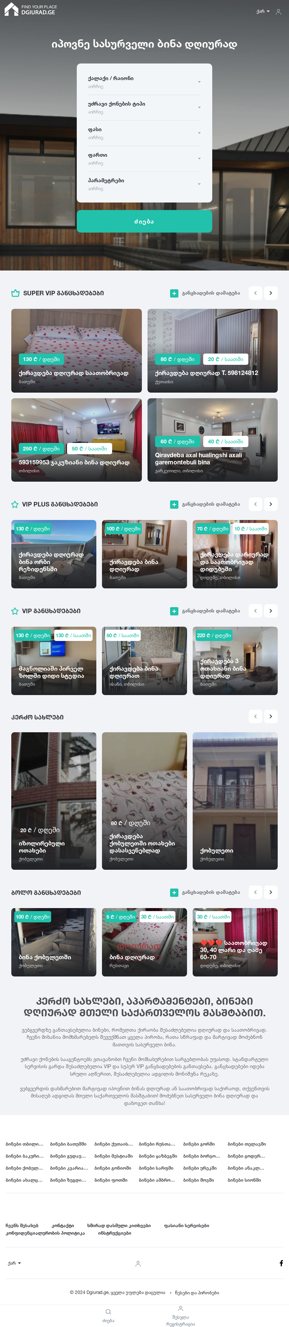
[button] (271, 293)
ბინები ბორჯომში (203, 1156)
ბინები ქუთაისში (114, 1144)
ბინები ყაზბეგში (158, 1156)
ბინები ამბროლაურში (161, 1180)
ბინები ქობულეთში (28, 1168)
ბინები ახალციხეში (28, 1180)
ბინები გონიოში (112, 1168)
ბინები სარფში (156, 1168)
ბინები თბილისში (26, 1144)
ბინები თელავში (247, 1144)
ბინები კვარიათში (71, 1168)
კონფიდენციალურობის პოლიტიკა (45, 1233)
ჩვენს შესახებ (22, 1225)
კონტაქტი (63, 1225)
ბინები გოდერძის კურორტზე (250, 1156)
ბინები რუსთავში (159, 1144)
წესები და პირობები (197, 1292)
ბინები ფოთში (111, 1180)
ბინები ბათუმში (68, 1144)
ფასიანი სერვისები (186, 1225)
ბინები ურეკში (200, 1168)
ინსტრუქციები (114, 1233)
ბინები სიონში (244, 1180)
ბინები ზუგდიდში (70, 1180)
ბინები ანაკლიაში (249, 1168)
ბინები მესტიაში (113, 1156)
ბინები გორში (199, 1144)
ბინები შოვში (198, 1180)
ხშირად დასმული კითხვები (119, 1225)
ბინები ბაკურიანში (28, 1156)
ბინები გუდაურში (70, 1156)
